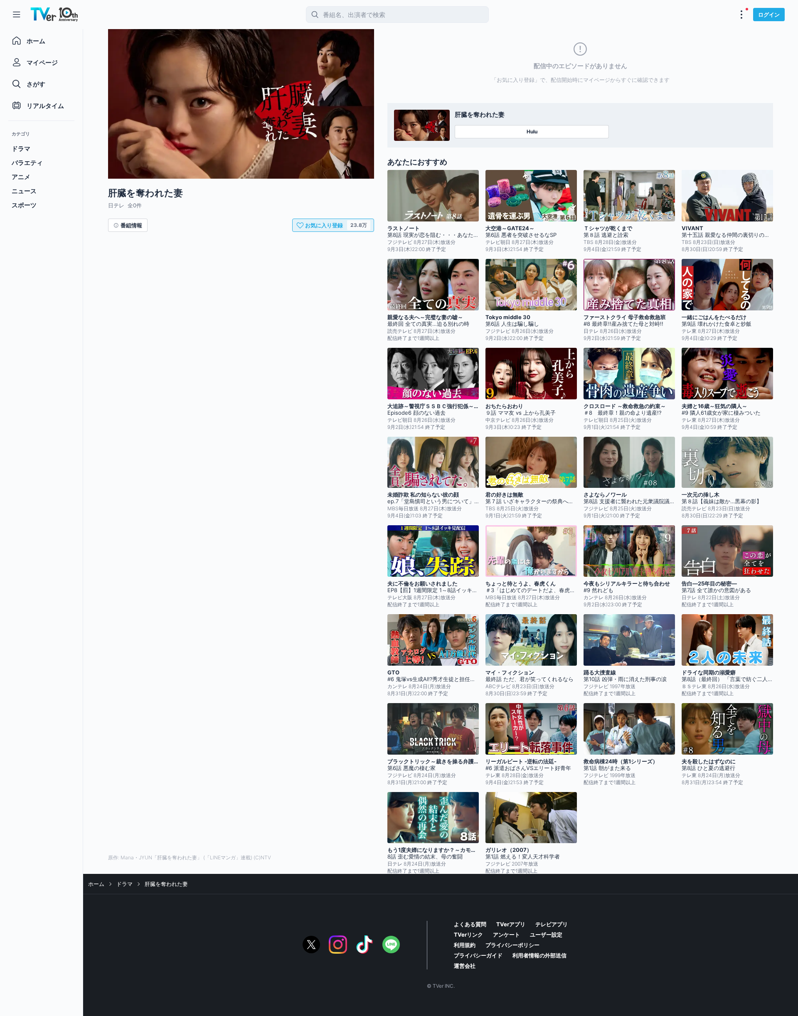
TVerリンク (468, 934)
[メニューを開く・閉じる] (741, 14)
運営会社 (464, 965)
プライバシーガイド (478, 955)
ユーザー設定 (546, 934)
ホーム (96, 884)
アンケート (506, 934)
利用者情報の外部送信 (539, 955)
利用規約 (464, 945)
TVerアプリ (510, 924)
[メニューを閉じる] (16, 14)
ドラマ (124, 884)
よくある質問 (470, 924)
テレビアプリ (551, 924)
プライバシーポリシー (512, 945)
